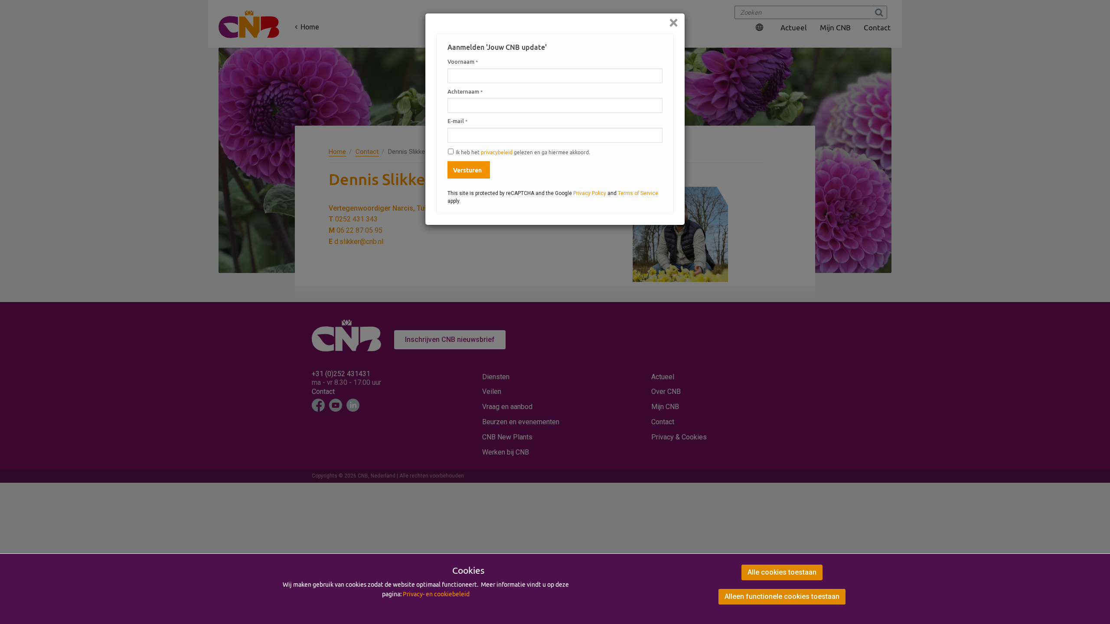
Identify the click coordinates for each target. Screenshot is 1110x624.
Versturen (467, 170)
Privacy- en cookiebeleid (436, 594)
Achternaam (465, 91)
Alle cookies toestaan (782, 572)
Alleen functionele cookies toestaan (782, 596)
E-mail (457, 121)
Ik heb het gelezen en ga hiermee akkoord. (523, 152)
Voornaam (462, 61)
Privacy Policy (589, 193)
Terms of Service (638, 193)
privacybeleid (497, 152)
